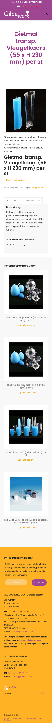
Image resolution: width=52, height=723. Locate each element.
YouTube (12, 687)
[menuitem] (15, 2)
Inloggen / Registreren (32, 2)
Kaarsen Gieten (11, 141)
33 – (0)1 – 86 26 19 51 (19, 673)
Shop (33, 137)
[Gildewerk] (23, 14)
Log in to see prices (15, 180)
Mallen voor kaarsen (30, 141)
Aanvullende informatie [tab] (31, 200)
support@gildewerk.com (31, 640)
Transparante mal (12, 144)
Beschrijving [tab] (11, 200)
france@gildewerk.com (22, 677)
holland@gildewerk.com (22, 632)
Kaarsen (42, 137)
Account (15, 2)
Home (26, 137)
